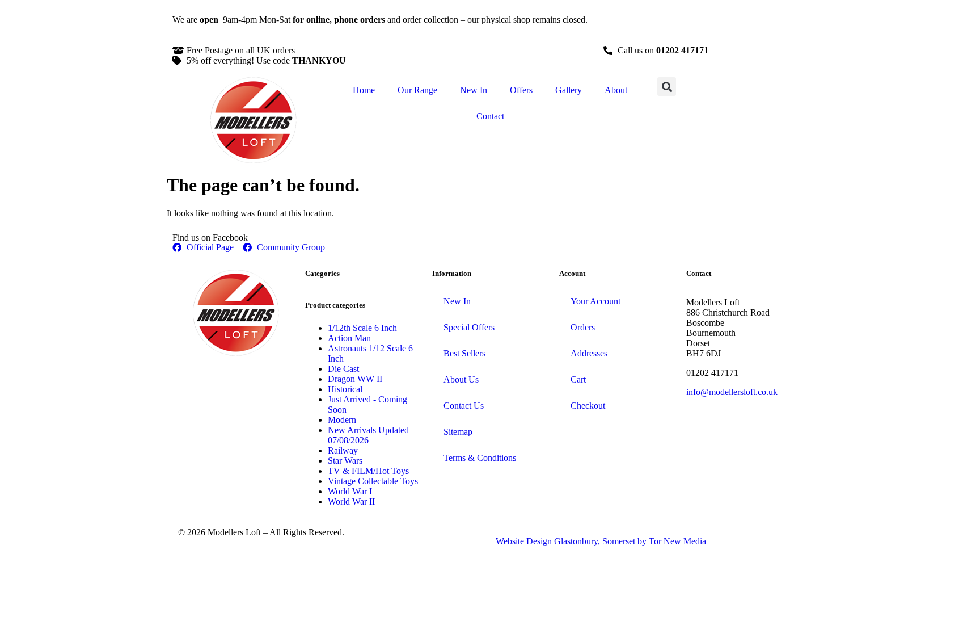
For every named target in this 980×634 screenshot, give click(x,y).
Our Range (417, 90)
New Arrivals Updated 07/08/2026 (368, 435)
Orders (583, 327)
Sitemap (457, 431)
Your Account (595, 301)
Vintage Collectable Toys (373, 481)
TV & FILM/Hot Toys (368, 471)
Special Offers (469, 327)
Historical (345, 389)
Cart (578, 379)
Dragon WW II (355, 379)
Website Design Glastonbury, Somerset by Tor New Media (601, 541)
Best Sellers (464, 353)
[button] (666, 86)
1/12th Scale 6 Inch (362, 328)
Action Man (349, 338)
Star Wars (345, 460)
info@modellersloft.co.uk (732, 392)
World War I (350, 491)
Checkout (588, 405)
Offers (521, 90)
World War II (351, 501)
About (616, 90)
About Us (461, 379)
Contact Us (463, 405)
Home (364, 90)
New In (473, 90)
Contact (490, 116)
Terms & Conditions (479, 458)
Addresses (589, 353)
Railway (343, 450)
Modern (342, 420)
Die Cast (343, 368)
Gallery (568, 90)
